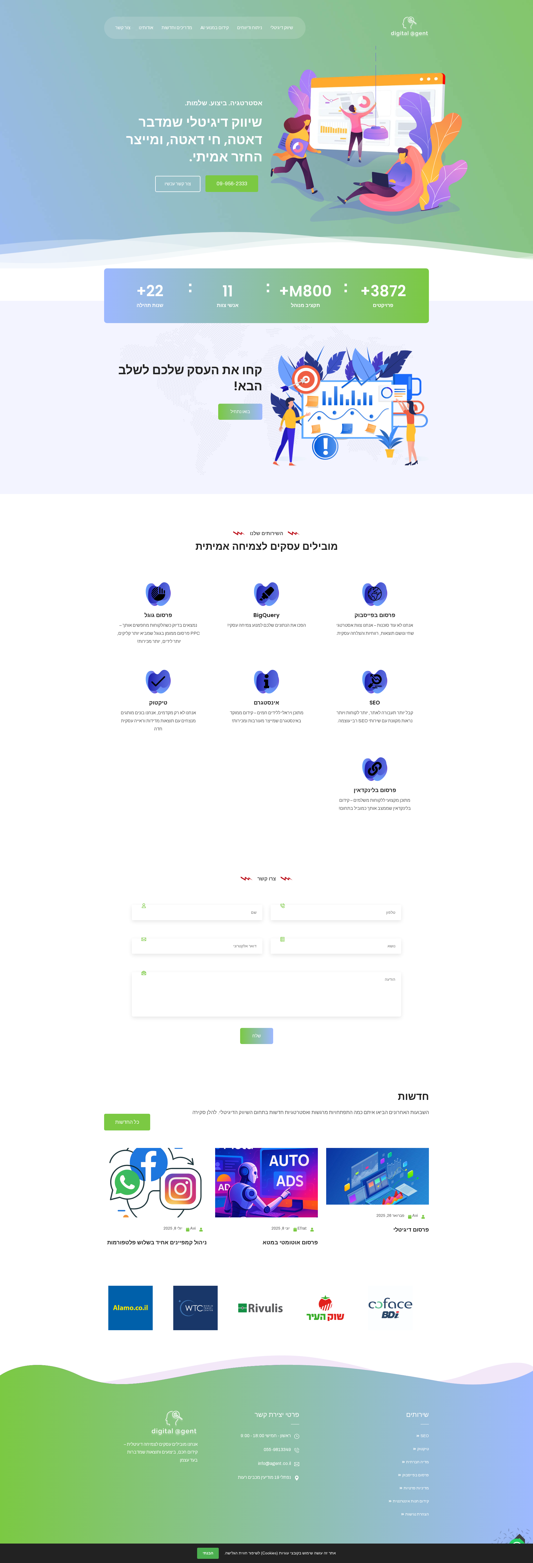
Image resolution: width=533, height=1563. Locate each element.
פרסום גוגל (158, 615)
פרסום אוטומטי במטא (290, 1242)
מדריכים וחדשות (177, 27)
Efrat (302, 1228)
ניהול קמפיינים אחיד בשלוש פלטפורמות (157, 1242)
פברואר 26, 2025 (390, 1216)
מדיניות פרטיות (416, 1488)
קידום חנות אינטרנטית (411, 1501)
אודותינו (146, 27)
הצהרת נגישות (417, 1514)
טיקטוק (158, 702)
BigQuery (266, 615)
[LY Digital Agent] (409, 27)
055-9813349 (277, 1449)
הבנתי (208, 1553)
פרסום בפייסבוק (375, 615)
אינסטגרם (266, 702)
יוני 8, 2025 (280, 1228)
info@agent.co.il (274, 1463)
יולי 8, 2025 (173, 1228)
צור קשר (122, 27)
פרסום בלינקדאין (375, 790)
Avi (415, 1216)
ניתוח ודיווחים (249, 27)
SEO (374, 702)
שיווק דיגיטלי (281, 27)
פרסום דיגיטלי (411, 1230)
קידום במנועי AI (214, 27)
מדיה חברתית (417, 1462)
